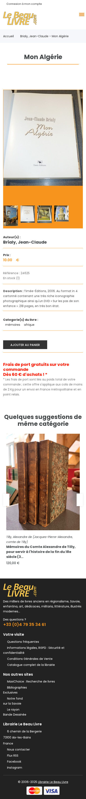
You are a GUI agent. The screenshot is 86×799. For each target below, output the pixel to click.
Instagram (13, 768)
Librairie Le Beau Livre (53, 782)
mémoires (13, 325)
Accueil (8, 36)
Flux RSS (11, 755)
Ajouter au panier (25, 345)
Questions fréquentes (22, 642)
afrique (29, 325)
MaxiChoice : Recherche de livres (30, 681)
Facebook (13, 761)
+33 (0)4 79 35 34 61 (24, 624)
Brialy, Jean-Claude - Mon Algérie (44, 36)
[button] (81, 14)
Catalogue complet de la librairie (30, 665)
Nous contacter (17, 749)
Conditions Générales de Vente (29, 659)
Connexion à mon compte (24, 4)
